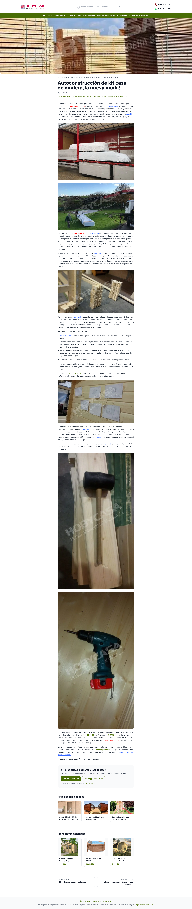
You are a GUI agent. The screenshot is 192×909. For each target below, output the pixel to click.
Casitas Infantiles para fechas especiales (120, 818)
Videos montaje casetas (72, 373)
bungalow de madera (65, 96)
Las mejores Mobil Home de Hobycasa (95, 818)
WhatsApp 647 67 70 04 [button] (93, 779)
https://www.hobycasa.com (145, 905)
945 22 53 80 (88, 735)
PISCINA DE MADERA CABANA (94, 859)
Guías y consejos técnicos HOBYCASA (114, 96)
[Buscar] (120, 7)
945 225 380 (164, 4)
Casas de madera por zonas (102, 901)
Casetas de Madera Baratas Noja (66, 859)
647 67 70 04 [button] (111, 735)
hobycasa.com (91, 783)
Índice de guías (85, 901)
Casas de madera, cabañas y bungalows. (87, 96)
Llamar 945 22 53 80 (71, 779)
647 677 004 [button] (164, 8)
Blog (50, 15)
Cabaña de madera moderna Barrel (119, 859)
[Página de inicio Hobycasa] (44, 16)
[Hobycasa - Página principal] (32, 7)
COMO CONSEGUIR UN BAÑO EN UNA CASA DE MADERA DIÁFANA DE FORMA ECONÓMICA (68, 820)
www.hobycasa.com (103, 750)
